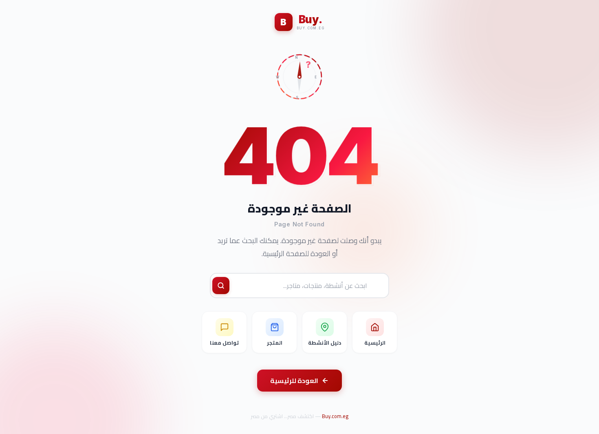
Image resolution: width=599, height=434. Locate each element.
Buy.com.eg (335, 416)
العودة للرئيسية (294, 380)
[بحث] (220, 285)
